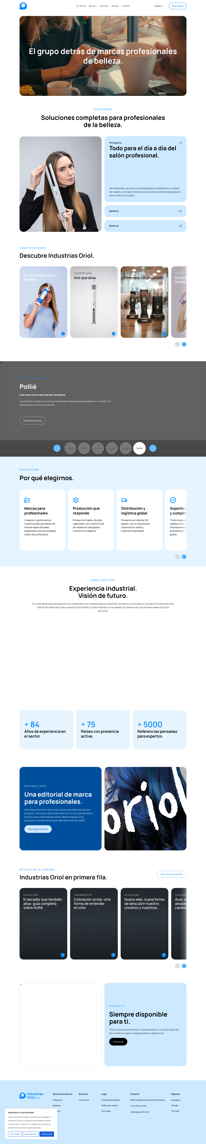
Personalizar (15, 1134)
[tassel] (126, 448)
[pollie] (139, 448)
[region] (31, 1123)
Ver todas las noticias (172, 874)
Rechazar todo (31, 1134)
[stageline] (70, 448)
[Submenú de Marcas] (96, 6)
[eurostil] (98, 448)
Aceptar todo (46, 1134)
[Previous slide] (177, 344)
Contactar (118, 1041)
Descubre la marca (32, 420)
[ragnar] (112, 448)
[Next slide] (184, 344)
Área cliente (177, 6)
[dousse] (84, 448)
